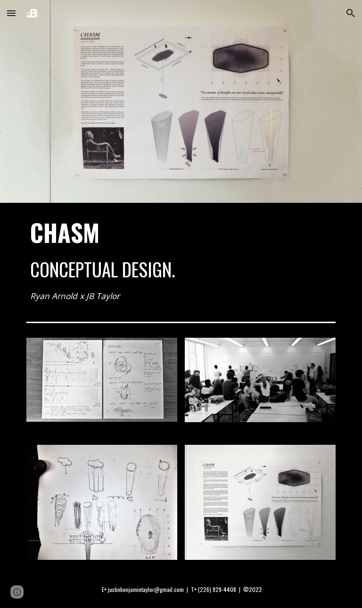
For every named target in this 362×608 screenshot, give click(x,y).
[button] (11, 13)
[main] (180, 260)
